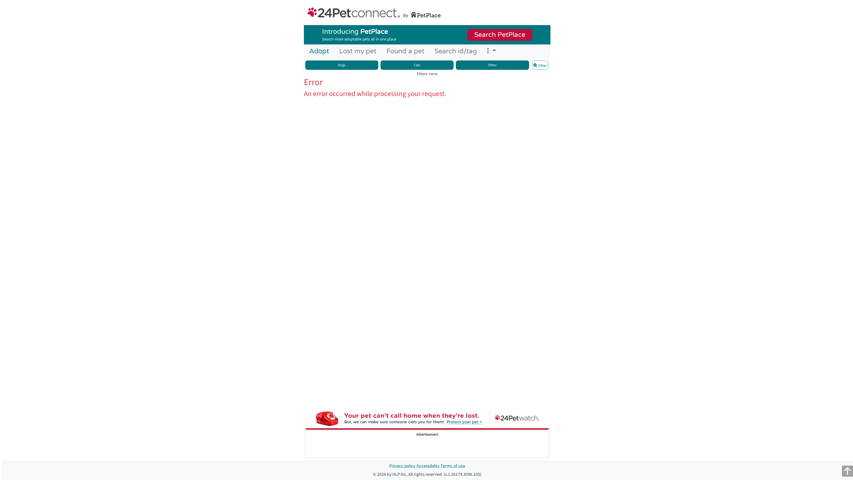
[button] (491, 51)
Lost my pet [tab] (357, 51)
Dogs (341, 65)
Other (492, 65)
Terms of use (452, 465)
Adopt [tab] (320, 51)
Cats (417, 65)
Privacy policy (402, 465)
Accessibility (428, 465)
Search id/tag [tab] (455, 51)
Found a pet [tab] (405, 51)
